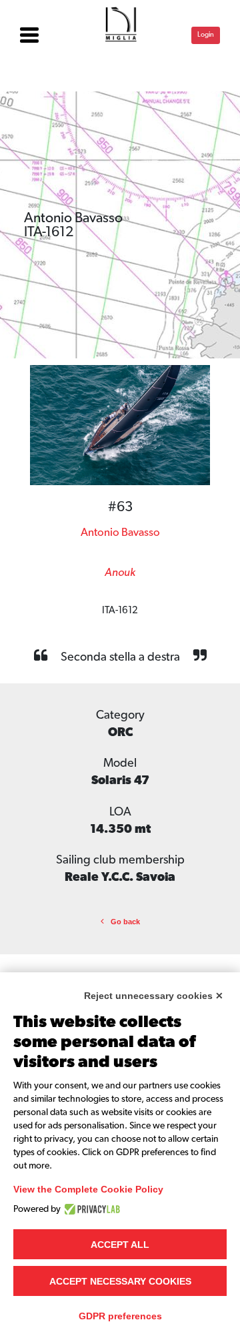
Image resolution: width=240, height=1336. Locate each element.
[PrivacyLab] (90, 1209)
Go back (125, 922)
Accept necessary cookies (120, 1281)
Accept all (120, 1244)
